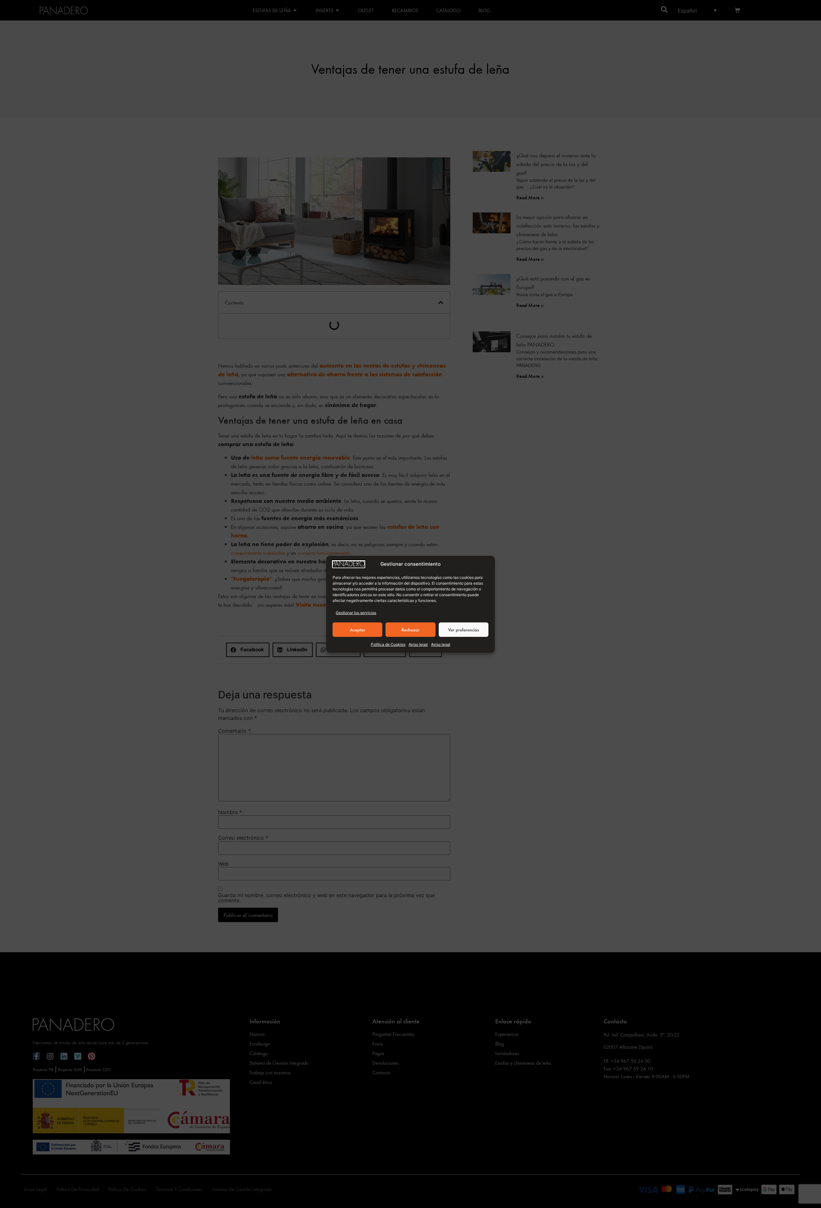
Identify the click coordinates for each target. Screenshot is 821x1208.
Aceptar (357, 629)
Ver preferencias (463, 629)
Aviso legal (418, 644)
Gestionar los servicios (356, 612)
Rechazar (410, 629)
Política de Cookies (388, 644)
